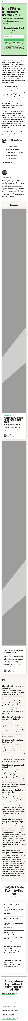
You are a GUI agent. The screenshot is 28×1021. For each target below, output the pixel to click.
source (5, 162)
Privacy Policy (19, 48)
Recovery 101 (6, 415)
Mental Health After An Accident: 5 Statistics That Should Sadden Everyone (13, 420)
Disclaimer (11, 48)
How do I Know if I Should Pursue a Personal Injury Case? (13, 651)
